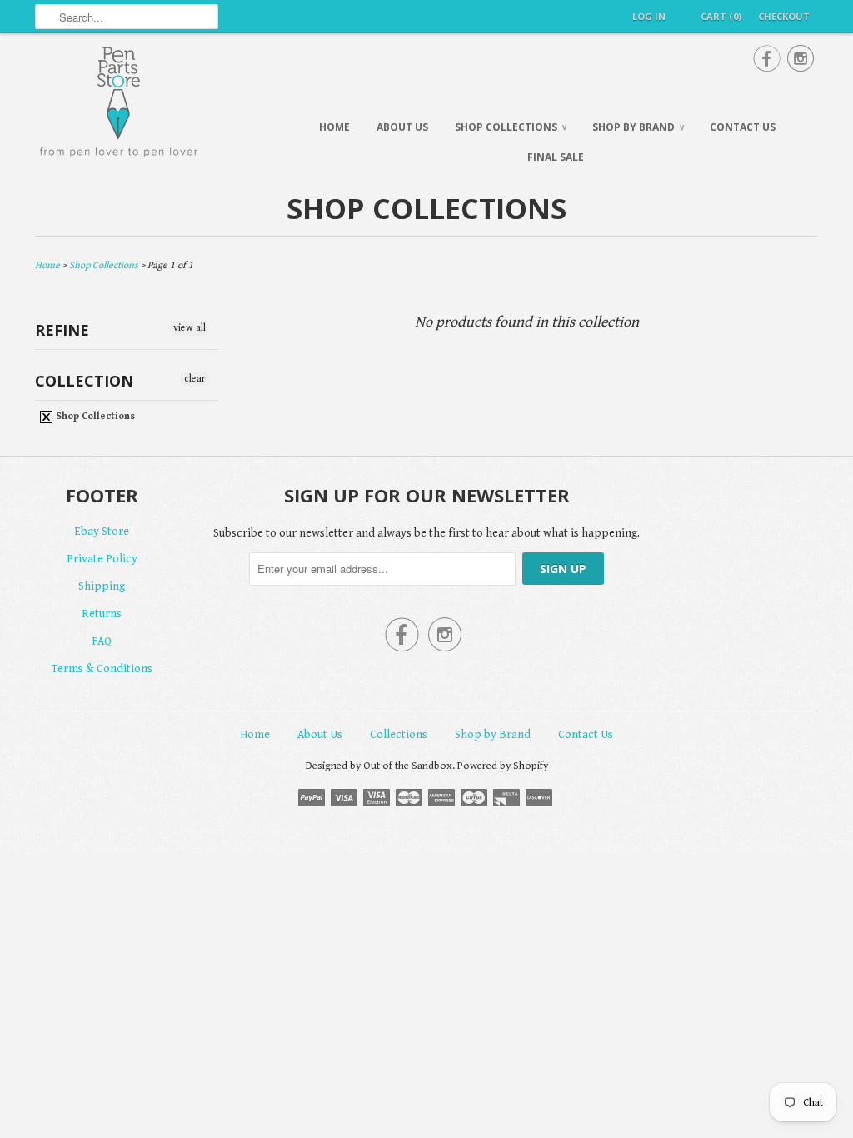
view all (189, 327)
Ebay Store (101, 531)
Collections (398, 734)
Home (334, 127)
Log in (649, 16)
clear (195, 378)
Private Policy (102, 559)
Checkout (784, 16)
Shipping (101, 586)
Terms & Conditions (102, 669)
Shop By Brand (637, 127)
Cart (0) (721, 16)
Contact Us (743, 127)
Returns (102, 614)
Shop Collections (510, 127)
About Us (402, 127)
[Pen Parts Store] (151, 103)
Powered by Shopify (502, 766)
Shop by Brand (493, 734)
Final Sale (555, 157)
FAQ (102, 641)
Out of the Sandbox (407, 766)
